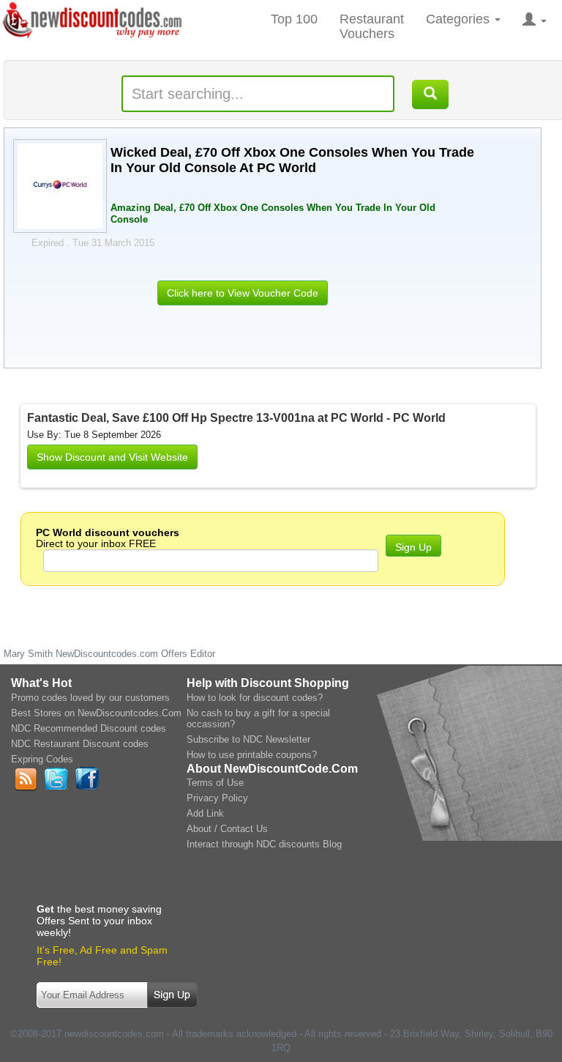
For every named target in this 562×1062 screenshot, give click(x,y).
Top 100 (294, 19)
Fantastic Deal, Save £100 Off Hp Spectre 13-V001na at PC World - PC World (236, 418)
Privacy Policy (217, 797)
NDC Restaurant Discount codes (80, 743)
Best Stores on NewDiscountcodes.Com (96, 713)
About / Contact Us (227, 828)
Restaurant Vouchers (372, 26)
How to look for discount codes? (255, 697)
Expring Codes (42, 759)
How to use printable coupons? (252, 754)
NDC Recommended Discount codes (88, 728)
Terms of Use (215, 782)
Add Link (205, 813)
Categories (459, 19)
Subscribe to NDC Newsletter (248, 739)
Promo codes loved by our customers (90, 697)
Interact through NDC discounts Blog (264, 844)
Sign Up (413, 547)
